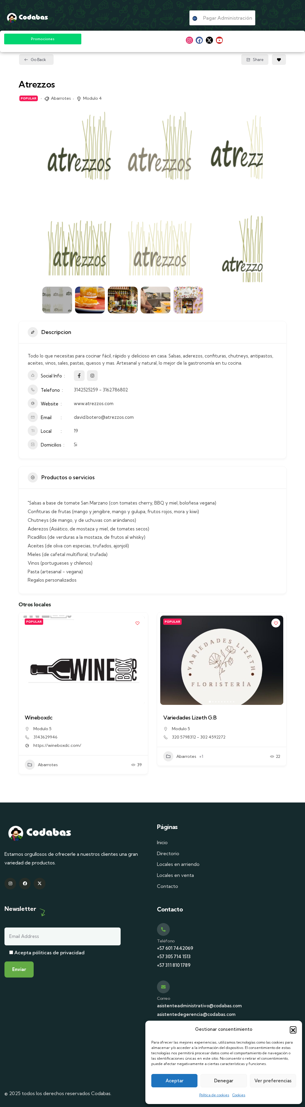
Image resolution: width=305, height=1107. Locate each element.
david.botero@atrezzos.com (104, 417)
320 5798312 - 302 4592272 (198, 737)
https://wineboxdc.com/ (57, 745)
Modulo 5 (42, 728)
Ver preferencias (273, 1080)
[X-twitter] (209, 40)
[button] (293, 1030)
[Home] (27, 17)
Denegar (223, 1080)
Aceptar (174, 1080)
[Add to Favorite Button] (279, 59)
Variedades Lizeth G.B (190, 717)
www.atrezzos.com (93, 403)
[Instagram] (189, 40)
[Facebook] (199, 40)
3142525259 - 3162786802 (101, 390)
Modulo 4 (92, 98)
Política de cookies (214, 1095)
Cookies (238, 1095)
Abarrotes (61, 98)
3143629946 (45, 737)
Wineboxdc (38, 717)
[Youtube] (219, 40)
